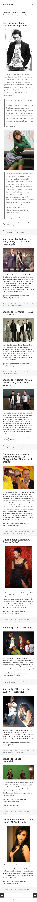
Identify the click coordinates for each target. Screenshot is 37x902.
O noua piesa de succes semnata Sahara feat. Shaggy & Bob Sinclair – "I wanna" (17, 457)
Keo (15, 232)
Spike (4, 813)
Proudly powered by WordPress (10, 900)
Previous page (2, 895)
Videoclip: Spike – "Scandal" (13, 760)
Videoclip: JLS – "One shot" (18, 627)
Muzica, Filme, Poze (24, 231)
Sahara (8, 533)
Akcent (4, 447)
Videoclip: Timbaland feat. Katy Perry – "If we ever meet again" (18, 241)
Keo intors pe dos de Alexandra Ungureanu (15, 24)
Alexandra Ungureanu (8, 232)
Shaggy (12, 533)
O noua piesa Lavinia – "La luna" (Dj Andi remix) (18, 821)
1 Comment (21, 232)
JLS (3, 682)
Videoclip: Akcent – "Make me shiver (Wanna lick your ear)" (17, 382)
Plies (7, 752)
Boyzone (5, 373)
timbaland (8, 305)
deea (16, 231)
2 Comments (12, 447)
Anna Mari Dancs (7, 621)
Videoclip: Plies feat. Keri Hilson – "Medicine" (17, 690)
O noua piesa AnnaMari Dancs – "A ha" (16, 541)
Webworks (8, 4)
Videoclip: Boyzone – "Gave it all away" (18, 313)
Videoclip (11, 752)
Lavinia (4, 891)
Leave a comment (17, 305)
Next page (35, 895)
